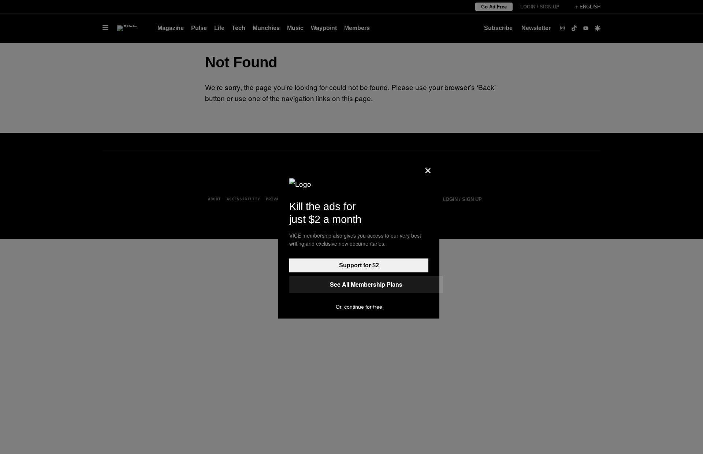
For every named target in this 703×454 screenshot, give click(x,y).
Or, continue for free (359, 307)
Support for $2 (359, 265)
